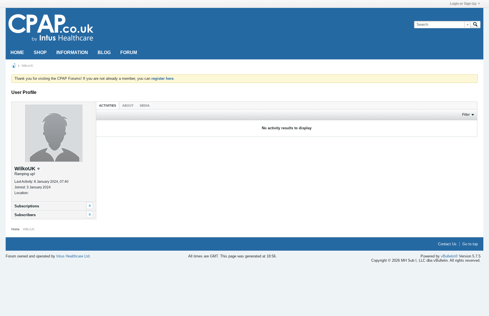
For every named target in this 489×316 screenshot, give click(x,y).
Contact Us (447, 244)
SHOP (40, 52)
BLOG (104, 52)
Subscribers (25, 215)
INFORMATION (72, 52)
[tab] (107, 105)
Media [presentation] (145, 105)
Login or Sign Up (463, 4)
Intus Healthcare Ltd (72, 256)
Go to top (470, 244)
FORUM (128, 52)
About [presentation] (128, 105)
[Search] (475, 24)
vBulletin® (449, 256)
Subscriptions (26, 206)
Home (15, 229)
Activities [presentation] (107, 105)
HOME (17, 52)
